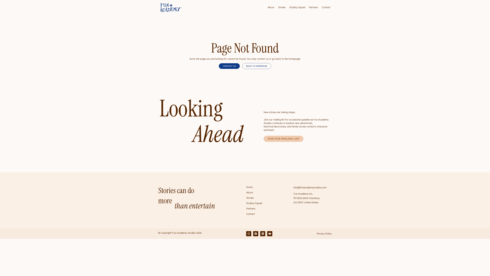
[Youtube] (269, 233)
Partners (313, 7)
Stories (282, 7)
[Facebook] (255, 233)
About (271, 7)
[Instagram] (248, 233)
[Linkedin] (262, 233)
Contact (326, 7)
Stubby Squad (297, 7)
